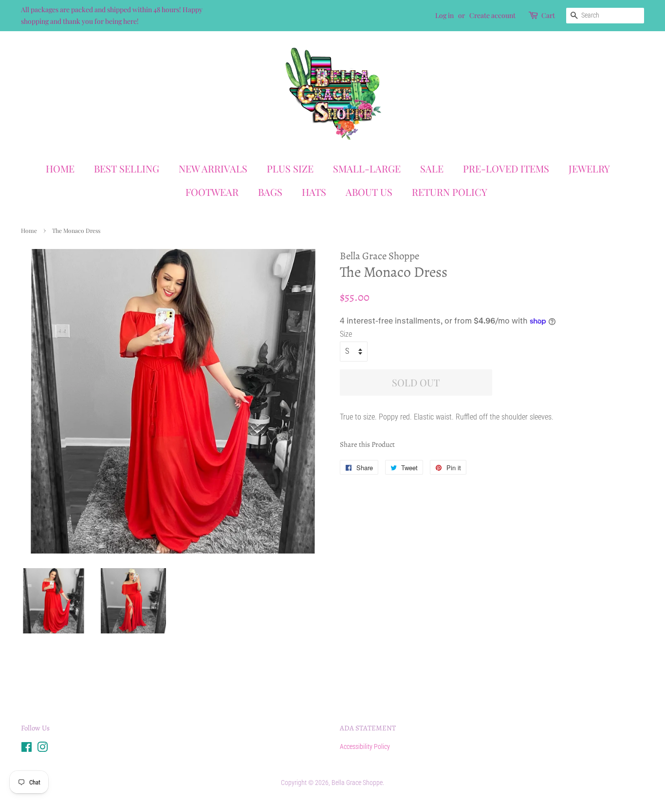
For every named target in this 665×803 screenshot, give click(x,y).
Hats (314, 191)
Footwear (212, 191)
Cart (548, 15)
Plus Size (290, 168)
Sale (431, 168)
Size (346, 334)
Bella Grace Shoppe (357, 782)
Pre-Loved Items (506, 168)
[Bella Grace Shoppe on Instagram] (42, 749)
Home (60, 168)
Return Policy (449, 191)
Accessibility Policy (365, 746)
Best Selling (126, 168)
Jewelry (589, 168)
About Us (369, 191)
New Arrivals (213, 168)
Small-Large (367, 168)
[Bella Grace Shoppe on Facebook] (26, 749)
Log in (444, 15)
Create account (492, 15)
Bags (270, 191)
